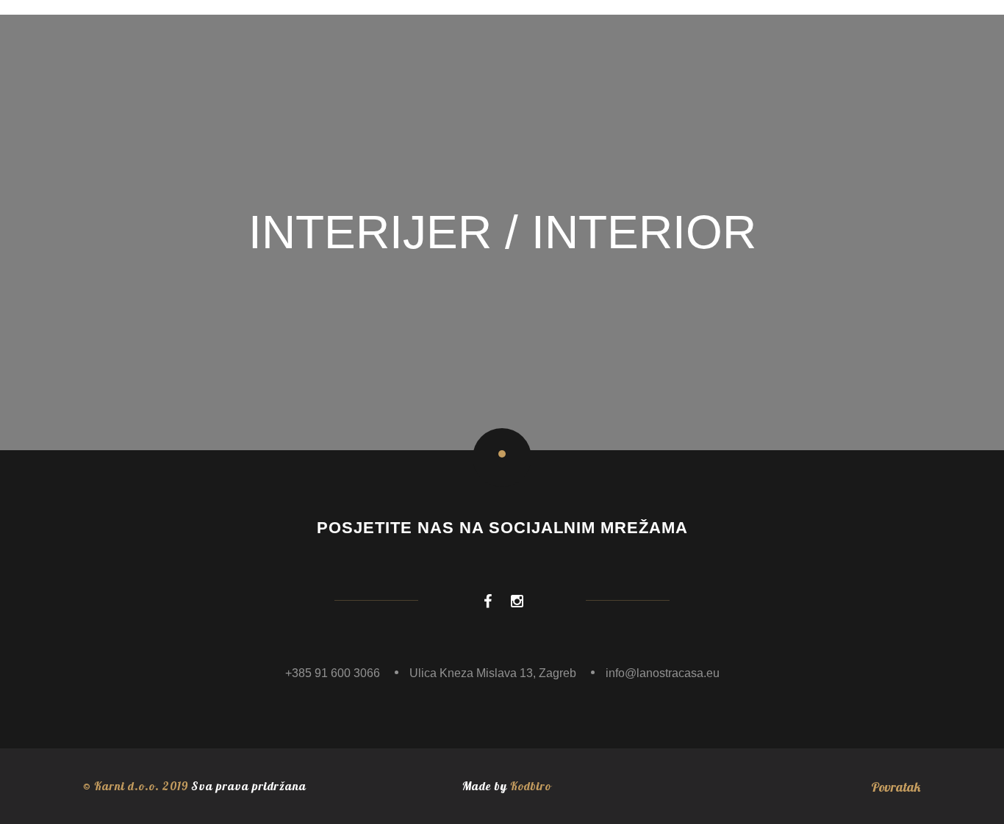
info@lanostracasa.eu (663, 673)
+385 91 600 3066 (332, 673)
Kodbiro (530, 785)
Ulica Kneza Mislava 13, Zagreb (492, 673)
